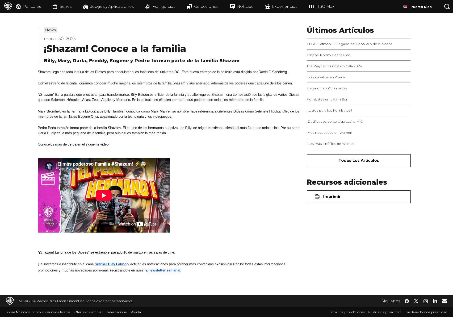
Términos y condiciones (347, 312)
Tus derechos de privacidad (426, 312)
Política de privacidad (385, 312)
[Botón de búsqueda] (447, 6)
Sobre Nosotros (17, 312)
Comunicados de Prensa (52, 312)
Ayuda (136, 312)
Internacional (117, 312)
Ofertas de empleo (89, 312)
